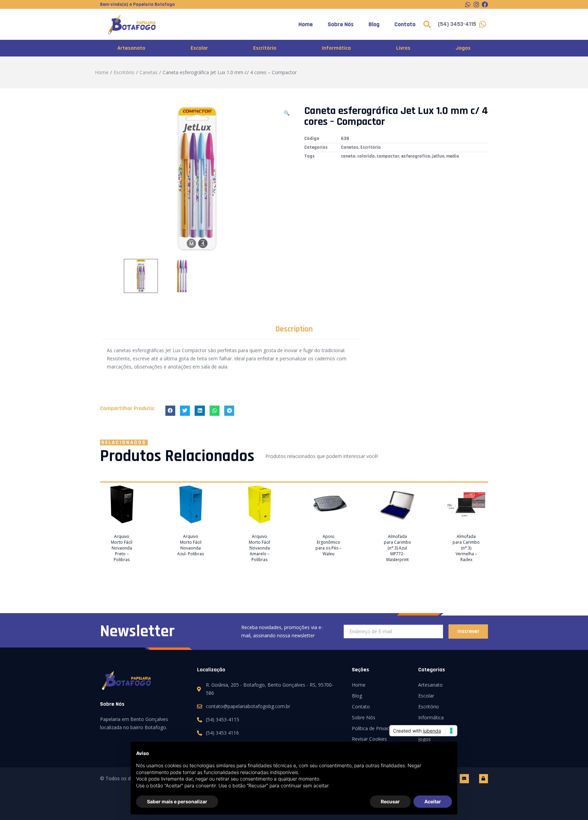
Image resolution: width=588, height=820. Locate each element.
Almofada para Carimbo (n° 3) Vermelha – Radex (466, 548)
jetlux (438, 156)
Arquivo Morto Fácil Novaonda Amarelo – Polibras (259, 548)
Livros (403, 48)
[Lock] (483, 778)
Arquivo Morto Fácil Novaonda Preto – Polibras (121, 548)
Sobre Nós (341, 24)
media (452, 156)
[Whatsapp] (468, 4)
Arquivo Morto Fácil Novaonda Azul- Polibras (190, 545)
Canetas (149, 72)
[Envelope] (464, 778)
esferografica (415, 156)
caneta (348, 156)
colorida (366, 156)
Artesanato (131, 48)
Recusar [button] (390, 801)
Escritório (264, 48)
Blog (374, 24)
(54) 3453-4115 (457, 24)
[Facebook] (485, 4)
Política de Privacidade (376, 728)
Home (305, 24)
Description (294, 329)
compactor (388, 156)
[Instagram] (476, 4)
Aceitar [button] (432, 801)
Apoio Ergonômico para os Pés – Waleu (328, 545)
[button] (170, 410)
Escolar (199, 48)
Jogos (463, 48)
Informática (336, 48)
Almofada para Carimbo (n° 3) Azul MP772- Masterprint (397, 548)
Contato (404, 24)
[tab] (294, 329)
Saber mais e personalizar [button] (177, 801)
